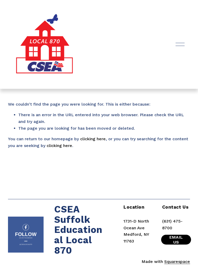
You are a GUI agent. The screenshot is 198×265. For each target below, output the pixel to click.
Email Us (176, 240)
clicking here (93, 138)
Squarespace (177, 261)
